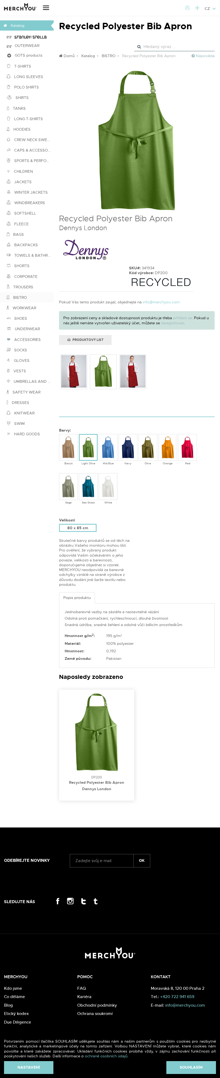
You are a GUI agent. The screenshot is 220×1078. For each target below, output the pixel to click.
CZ (208, 8)
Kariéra (84, 996)
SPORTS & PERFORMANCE (33, 160)
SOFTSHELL (24, 213)
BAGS (18, 234)
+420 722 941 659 (177, 996)
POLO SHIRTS (26, 87)
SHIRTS (21, 97)
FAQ (81, 988)
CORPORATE (25, 276)
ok (142, 860)
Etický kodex (16, 1013)
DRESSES (20, 402)
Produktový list (88, 340)
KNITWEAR (24, 413)
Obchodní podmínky (97, 1005)
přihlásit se (182, 317)
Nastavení (28, 1067)
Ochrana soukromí (95, 1013)
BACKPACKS (25, 244)
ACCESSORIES (27, 339)
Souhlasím (191, 1067)
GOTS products (27, 55)
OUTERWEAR (25, 45)
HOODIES (21, 129)
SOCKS (20, 350)
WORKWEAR (24, 308)
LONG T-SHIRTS (28, 118)
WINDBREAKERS (29, 202)
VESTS (19, 371)
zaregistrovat (172, 323)
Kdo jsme (13, 988)
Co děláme (14, 996)
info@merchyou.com (161, 302)
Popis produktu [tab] (77, 597)
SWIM (19, 423)
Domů (69, 55)
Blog (8, 1005)
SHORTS (21, 265)
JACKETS (22, 181)
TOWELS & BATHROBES (33, 255)
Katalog (88, 55)
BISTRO (19, 297)
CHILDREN (23, 171)
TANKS (19, 108)
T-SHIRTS (22, 66)
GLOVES (21, 360)
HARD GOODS (26, 434)
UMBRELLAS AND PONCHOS (33, 381)
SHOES (20, 318)
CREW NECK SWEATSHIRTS (33, 139)
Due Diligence (17, 1022)
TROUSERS (22, 287)
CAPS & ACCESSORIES (33, 150)
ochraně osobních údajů (106, 1056)
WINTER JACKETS (30, 192)
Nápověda (205, 55)
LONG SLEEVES (28, 76)
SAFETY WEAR (26, 392)
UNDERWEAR (27, 328)
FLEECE (21, 224)
